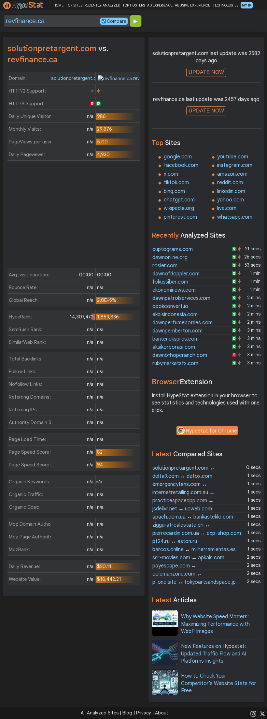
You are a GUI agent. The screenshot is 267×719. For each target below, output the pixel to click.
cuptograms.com (172, 249)
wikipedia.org (179, 208)
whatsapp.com (234, 217)
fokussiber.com (170, 282)
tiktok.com (176, 182)
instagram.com (234, 165)
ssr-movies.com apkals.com (188, 557)
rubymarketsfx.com (175, 363)
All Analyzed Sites (100, 713)
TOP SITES (74, 5)
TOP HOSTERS (133, 5)
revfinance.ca (147, 78)
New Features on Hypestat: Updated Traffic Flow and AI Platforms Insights (213, 653)
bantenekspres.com (175, 339)
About (161, 713)
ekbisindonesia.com (175, 314)
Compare (116, 21)
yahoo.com (230, 200)
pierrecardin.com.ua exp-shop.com (196, 533)
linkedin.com (231, 191)
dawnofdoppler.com (176, 274)
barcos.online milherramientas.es (194, 549)
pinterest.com (180, 217)
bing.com (174, 191)
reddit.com (230, 182)
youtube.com (232, 157)
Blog (127, 713)
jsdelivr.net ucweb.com (182, 509)
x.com (171, 174)
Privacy (143, 713)
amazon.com (232, 174)
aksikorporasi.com (173, 347)
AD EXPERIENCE (160, 5)
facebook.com (181, 165)
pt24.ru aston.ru (174, 541)
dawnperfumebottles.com (182, 322)
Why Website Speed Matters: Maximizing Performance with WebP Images (215, 624)
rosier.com (164, 265)
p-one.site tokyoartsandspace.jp (194, 582)
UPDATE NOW (206, 72)
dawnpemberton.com (177, 331)
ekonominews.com (174, 290)
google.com (178, 157)
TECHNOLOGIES (225, 5)
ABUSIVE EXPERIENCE (192, 5)
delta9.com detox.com (182, 476)
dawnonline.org (170, 257)
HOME (58, 5)
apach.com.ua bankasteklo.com (192, 517)
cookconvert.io (170, 306)
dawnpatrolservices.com (181, 298)
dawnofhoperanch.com (179, 355)
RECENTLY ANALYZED (102, 5)
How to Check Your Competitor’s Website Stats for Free (218, 683)
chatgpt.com (179, 200)
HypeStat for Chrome (211, 431)
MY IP (246, 5)
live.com (226, 208)
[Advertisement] (73, 216)
